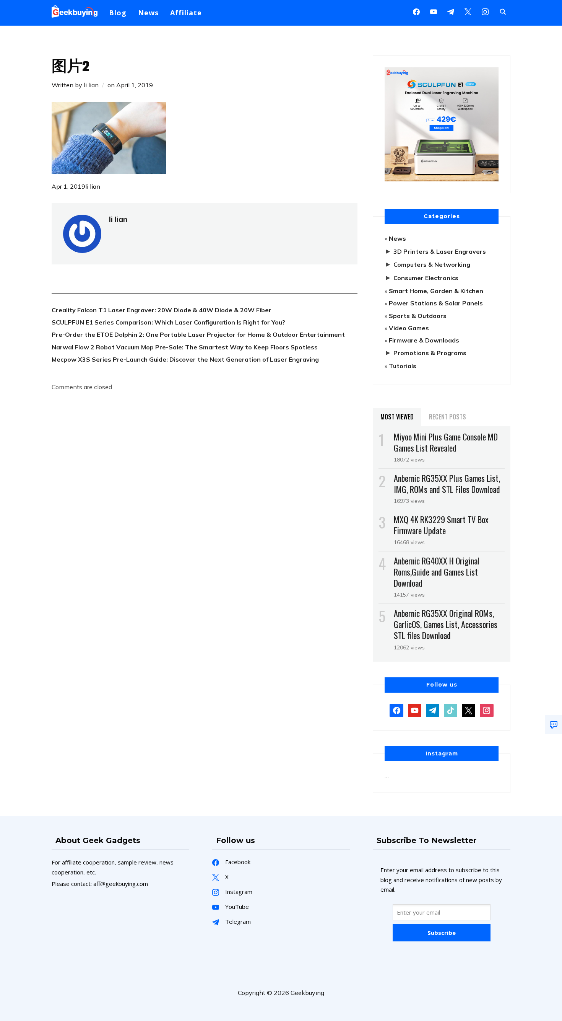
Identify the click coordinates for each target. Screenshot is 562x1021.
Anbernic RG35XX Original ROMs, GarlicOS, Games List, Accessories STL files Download (445, 624)
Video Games (409, 328)
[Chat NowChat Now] (553, 724)
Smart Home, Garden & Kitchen (436, 291)
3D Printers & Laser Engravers (439, 251)
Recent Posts (447, 416)
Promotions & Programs (429, 353)
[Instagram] (450, 11)
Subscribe (441, 932)
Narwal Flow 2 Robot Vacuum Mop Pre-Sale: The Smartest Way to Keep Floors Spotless (185, 347)
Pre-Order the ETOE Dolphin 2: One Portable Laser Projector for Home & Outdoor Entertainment (198, 334)
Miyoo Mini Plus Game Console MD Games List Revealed (446, 442)
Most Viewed (397, 416)
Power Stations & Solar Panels (436, 303)
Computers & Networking (431, 264)
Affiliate (186, 12)
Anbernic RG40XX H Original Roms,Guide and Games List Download (436, 572)
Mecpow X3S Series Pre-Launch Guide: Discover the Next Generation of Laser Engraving (185, 359)
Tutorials (402, 366)
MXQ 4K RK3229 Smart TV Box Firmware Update (441, 525)
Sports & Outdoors (418, 316)
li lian (91, 85)
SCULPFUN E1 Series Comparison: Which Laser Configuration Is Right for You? (168, 322)
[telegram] (432, 709)
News (148, 12)
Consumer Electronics (425, 278)
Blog (118, 12)
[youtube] (433, 11)
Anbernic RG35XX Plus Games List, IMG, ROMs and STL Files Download (447, 483)
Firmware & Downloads (424, 340)
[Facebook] (416, 11)
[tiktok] (450, 709)
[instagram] (485, 11)
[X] (467, 11)
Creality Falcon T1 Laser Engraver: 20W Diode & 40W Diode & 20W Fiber (161, 310)
